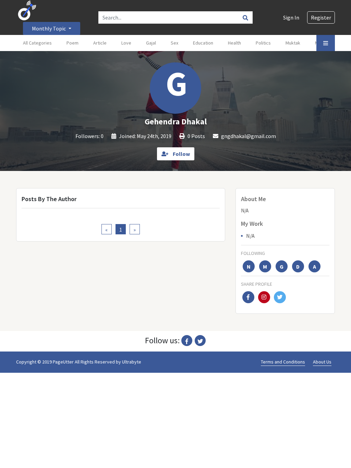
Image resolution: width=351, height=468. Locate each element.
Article (100, 43)
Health (234, 43)
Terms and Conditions (283, 362)
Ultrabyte (131, 362)
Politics (263, 43)
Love (126, 43)
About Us (322, 362)
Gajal (151, 43)
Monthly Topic (49, 28)
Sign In (291, 17)
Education (203, 43)
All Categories (37, 43)
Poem (72, 43)
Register (321, 17)
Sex (174, 43)
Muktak (293, 43)
